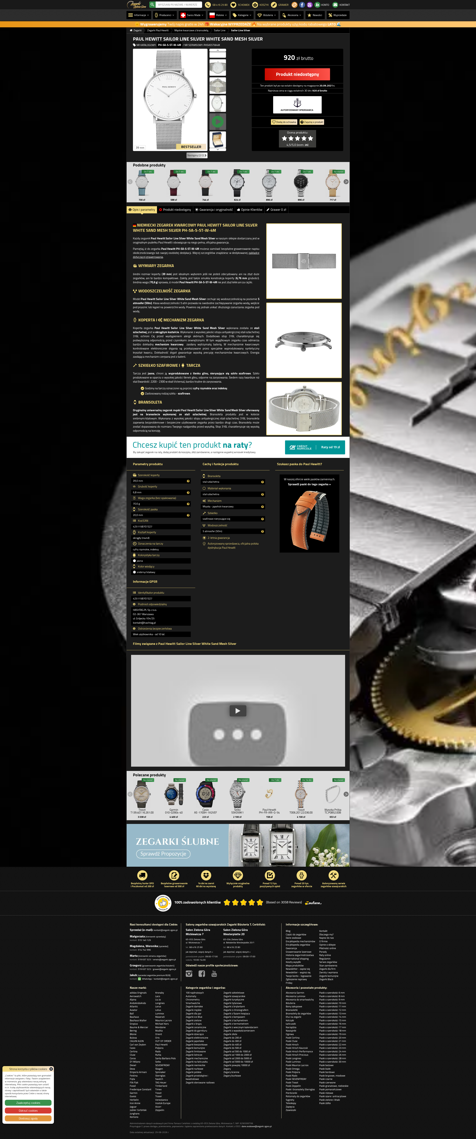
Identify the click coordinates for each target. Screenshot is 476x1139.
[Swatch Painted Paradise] (238, 847)
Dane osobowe (293, 938)
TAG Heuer (160, 1082)
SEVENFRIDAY (162, 1065)
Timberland (161, 1086)
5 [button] (327, 863)
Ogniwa (290, 1034)
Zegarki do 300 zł (232, 1041)
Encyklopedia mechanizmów (300, 941)
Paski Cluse (292, 1041)
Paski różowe (326, 1093)
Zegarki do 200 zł (232, 1037)
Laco (157, 996)
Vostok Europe (163, 1103)
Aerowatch (135, 996)
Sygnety (290, 1100)
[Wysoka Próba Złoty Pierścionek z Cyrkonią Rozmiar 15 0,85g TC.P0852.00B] (332, 793)
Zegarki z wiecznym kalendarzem (240, 1027)
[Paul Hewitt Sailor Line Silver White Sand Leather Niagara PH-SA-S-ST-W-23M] (142, 183)
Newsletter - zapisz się (298, 969)
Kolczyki (290, 1020)
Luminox (159, 1013)
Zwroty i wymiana (328, 972)
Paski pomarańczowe (330, 1089)
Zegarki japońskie (195, 1041)
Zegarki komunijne (328, 976)
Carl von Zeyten (138, 1044)
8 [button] (338, 863)
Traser (158, 1096)
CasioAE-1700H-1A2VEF (205, 811)
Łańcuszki (291, 1023)
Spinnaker (160, 1072)
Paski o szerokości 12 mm (332, 1010)
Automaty (191, 996)
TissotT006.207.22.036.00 (301, 811)
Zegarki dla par (193, 1013)
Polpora (159, 1048)
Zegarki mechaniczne (197, 1058)
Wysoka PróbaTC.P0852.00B (332, 811)
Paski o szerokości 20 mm (332, 1037)
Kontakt (323, 931)
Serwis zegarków (328, 962)
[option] (238, 847)
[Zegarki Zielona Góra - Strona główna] (136, 4)
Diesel (133, 1065)
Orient (158, 1034)
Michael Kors (162, 1023)
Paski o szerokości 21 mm (332, 1041)
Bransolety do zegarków (298, 1013)
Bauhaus (134, 1017)
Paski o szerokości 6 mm (332, 992)
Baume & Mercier (139, 1027)
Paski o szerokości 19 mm (332, 1034)
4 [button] (323, 863)
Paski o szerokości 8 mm (332, 996)
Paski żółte (325, 1103)
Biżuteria (290, 1003)
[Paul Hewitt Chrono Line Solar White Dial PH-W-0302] (269, 183)
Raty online (325, 955)
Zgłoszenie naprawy (296, 979)
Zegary (227, 1068)
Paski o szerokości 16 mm (332, 1023)
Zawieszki (291, 1110)
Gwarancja (291, 948)
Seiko (158, 1061)
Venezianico (161, 1100)
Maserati (160, 1017)
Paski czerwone (327, 1082)
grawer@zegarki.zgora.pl (164, 969)
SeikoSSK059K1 (237, 811)
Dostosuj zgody (28, 1118)
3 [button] (319, 863)
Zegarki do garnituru (196, 1030)
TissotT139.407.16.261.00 (142, 811)
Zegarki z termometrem (236, 1023)
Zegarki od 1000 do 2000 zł (237, 1055)
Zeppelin (159, 1110)
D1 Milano (135, 1061)
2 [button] (316, 863)
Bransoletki (292, 1010)
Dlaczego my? (326, 934)
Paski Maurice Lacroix (297, 1065)
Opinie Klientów (251, 210)
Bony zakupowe (294, 1006)
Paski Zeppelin (293, 1086)
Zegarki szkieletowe (233, 992)
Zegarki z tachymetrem (235, 1020)
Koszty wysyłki (293, 962)
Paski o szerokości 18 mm (332, 1030)
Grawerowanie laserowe (298, 951)
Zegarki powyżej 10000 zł (236, 1065)
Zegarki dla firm (327, 969)
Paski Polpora (293, 1072)
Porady (323, 951)
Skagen (159, 1068)
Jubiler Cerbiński (138, 1110)
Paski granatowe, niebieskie (333, 1086)
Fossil (133, 1086)
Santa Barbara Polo (165, 1058)
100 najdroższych (195, 992)
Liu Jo (158, 999)
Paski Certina (293, 1037)
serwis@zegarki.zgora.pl (164, 959)
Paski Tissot (292, 1082)
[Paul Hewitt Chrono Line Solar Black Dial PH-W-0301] (301, 183)
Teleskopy (291, 1103)
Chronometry (193, 999)
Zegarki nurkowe (194, 1068)
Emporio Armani (138, 1072)
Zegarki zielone (194, 1020)
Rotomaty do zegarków (298, 1096)
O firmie (323, 941)
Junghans (134, 1113)
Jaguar (133, 1106)
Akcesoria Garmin (295, 992)
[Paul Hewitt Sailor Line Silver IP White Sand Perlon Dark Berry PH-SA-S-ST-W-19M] (173, 183)
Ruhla (158, 1055)
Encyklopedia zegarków (298, 944)
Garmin (133, 1093)
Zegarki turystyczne (233, 999)
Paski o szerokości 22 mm (332, 1044)
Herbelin (134, 1100)
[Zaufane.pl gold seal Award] (163, 903)
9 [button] (342, 863)
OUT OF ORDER (163, 1041)
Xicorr (158, 1106)
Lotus (158, 1010)
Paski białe (325, 1068)
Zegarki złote (230, 1034)
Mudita (159, 1030)
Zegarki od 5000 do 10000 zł (238, 1061)
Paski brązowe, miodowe (332, 1075)
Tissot (158, 1093)
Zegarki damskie (194, 1006)
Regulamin (324, 958)
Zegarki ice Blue (194, 1017)
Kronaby (159, 992)
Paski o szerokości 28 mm (332, 1058)
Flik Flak (134, 1082)
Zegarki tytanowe (232, 1003)
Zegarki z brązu (194, 1023)
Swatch (159, 1079)
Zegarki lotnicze (194, 1055)
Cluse (132, 1055)
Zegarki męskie (194, 1010)
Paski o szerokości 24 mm (332, 1051)
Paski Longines (293, 1058)
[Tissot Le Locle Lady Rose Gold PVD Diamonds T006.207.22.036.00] (301, 793)
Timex (158, 1089)
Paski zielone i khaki (329, 1100)
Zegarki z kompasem (234, 1017)
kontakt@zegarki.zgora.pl (166, 930)
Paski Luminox (293, 1061)
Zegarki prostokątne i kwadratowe (197, 1077)
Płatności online (327, 948)
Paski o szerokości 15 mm (332, 1020)
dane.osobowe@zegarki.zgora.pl (257, 1126)
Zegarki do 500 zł (232, 1048)
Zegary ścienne (231, 1072)
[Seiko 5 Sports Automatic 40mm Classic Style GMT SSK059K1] (237, 793)
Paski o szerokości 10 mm (332, 1003)
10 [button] (345, 863)
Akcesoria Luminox (295, 996)
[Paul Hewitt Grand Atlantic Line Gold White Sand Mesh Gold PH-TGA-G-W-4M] (332, 183)
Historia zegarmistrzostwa (300, 955)
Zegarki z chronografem (235, 1010)
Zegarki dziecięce (195, 1034)
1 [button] (312, 863)
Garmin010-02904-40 (174, 811)
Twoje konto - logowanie (298, 976)
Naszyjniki (291, 1030)
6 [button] (330, 863)
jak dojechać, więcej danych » (199, 952)
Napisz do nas (326, 938)
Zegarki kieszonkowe (197, 1044)
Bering (133, 1030)
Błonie (133, 1034)
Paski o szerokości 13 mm (332, 1013)
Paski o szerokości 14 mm (332, 1017)
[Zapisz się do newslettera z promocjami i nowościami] (295, 5)
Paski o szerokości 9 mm (332, 999)
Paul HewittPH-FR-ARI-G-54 (269, 811)
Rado (158, 1051)
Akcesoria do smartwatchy (300, 999)
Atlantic (134, 1006)
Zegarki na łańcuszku (197, 1061)
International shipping (297, 958)
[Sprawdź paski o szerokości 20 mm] (309, 518)
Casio (132, 1048)
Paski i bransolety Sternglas (300, 1089)
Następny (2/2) (196, 155)
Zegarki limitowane (196, 1051)
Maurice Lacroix (163, 1020)
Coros (133, 1058)
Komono (134, 1117)
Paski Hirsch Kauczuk (297, 1048)
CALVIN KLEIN (137, 1041)
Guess (133, 1096)
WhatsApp (146, 979)
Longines (160, 1003)
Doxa (132, 1068)
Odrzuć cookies (28, 1110)
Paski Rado (291, 1075)
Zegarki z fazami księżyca (236, 1013)
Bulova (133, 1037)
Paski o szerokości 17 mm (332, 1027)
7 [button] (334, 863)
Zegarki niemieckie (195, 1065)
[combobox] (179, 4)
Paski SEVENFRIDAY (296, 1079)
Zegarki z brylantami (234, 1006)
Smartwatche (193, 1003)
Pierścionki (291, 1093)
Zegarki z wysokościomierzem (239, 1030)
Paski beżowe (326, 1065)
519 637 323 (144, 959)
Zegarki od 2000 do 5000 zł (237, 1058)
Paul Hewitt (161, 1044)
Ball (132, 1013)
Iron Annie (135, 1103)
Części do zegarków (296, 934)
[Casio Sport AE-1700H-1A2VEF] (205, 793)
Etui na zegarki (293, 1017)
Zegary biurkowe (232, 1075)
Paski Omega (293, 1068)
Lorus (158, 1006)
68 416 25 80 (196, 947)
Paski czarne (325, 1079)
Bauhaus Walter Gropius (138, 1022)
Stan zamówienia (328, 965)
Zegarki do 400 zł (232, 1044)
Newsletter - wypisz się (298, 972)
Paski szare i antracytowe (332, 1096)
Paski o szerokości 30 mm (332, 1061)
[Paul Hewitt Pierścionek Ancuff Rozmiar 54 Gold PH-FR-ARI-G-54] (269, 793)
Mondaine (160, 1027)
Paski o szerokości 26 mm (332, 1055)
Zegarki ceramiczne (196, 1027)
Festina (134, 1075)
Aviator (133, 1010)
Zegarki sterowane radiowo (200, 1082)
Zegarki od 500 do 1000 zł (236, 1051)
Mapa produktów (295, 965)
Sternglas (160, 1075)
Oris (157, 1037)
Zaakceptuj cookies (28, 1103)
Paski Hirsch (292, 1044)
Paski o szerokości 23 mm (332, 1048)
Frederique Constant (140, 1089)
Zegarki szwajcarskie (234, 996)
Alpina (133, 999)
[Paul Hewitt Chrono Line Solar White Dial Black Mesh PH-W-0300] (237, 183)
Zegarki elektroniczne (197, 1037)
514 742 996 (144, 950)
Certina (133, 1051)
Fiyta (132, 1079)
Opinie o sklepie (327, 944)
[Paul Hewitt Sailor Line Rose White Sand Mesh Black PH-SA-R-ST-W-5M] (205, 183)
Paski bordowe (327, 1072)
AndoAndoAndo (138, 1003)
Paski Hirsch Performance (299, 1051)
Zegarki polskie (193, 1072)
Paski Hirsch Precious (297, 1055)
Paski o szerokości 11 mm (332, 1006)
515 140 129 (144, 940)
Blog (288, 931)
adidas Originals (138, 992)
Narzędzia (291, 1027)
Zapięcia (290, 1106)
